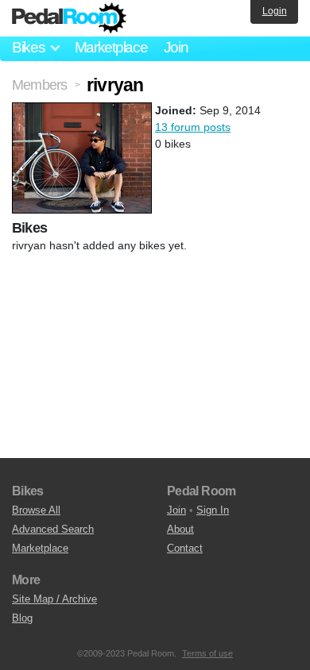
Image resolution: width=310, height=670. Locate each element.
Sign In (212, 510)
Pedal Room (69, 18)
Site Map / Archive (54, 599)
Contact (185, 548)
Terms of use (207, 653)
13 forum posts (193, 127)
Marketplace (111, 47)
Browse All (36, 510)
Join (176, 47)
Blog (22, 618)
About (180, 529)
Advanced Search (53, 529)
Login (274, 11)
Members (39, 85)
